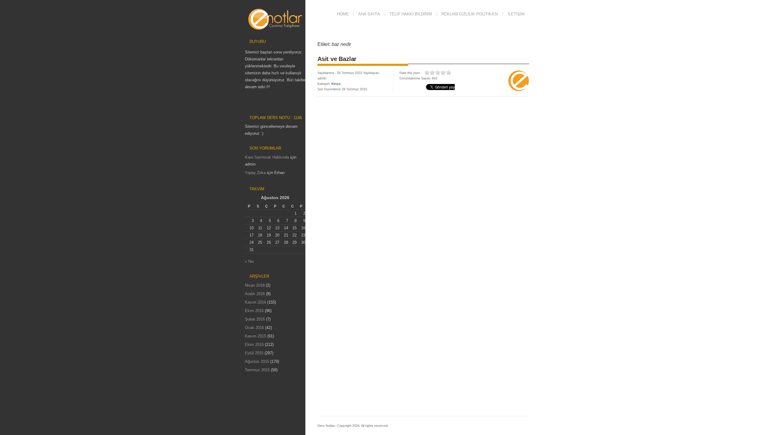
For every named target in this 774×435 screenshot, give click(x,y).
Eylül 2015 (254, 353)
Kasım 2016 (255, 302)
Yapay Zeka (255, 172)
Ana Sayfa (369, 14)
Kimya (335, 83)
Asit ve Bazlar (336, 59)
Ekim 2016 (254, 310)
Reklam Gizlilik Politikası (469, 14)
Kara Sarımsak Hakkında (267, 157)
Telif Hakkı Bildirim (410, 14)
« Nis (249, 261)
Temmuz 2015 (257, 370)
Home (343, 14)
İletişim (516, 14)
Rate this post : (410, 73)
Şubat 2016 (255, 319)
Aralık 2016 (255, 294)
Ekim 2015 (254, 344)
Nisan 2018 (255, 285)
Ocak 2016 (254, 327)
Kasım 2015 (255, 336)
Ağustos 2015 (257, 361)
